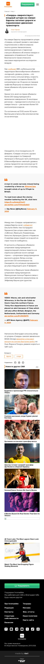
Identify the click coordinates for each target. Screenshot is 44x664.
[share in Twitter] (19, 362)
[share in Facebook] (15, 362)
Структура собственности (12, 617)
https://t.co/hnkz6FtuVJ (15, 202)
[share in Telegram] (23, 362)
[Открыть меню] (38, 4)
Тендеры (27, 604)
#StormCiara (30, 187)
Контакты (9, 612)
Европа (8, 356)
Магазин (26, 608)
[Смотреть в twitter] (27, 629)
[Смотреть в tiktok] (32, 629)
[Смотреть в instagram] (11, 629)
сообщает (12, 69)
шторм (19, 356)
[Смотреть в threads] (38, 629)
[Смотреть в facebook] (6, 629)
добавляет (27, 225)
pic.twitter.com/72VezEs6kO (17, 205)
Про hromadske (12, 604)
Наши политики (30, 616)
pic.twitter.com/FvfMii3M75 (16, 316)
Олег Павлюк (15, 29)
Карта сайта (28, 620)
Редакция (9, 608)
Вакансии (9, 622)
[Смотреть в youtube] (22, 629)
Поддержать (27, 4)
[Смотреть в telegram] (16, 629)
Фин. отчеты (28, 612)
